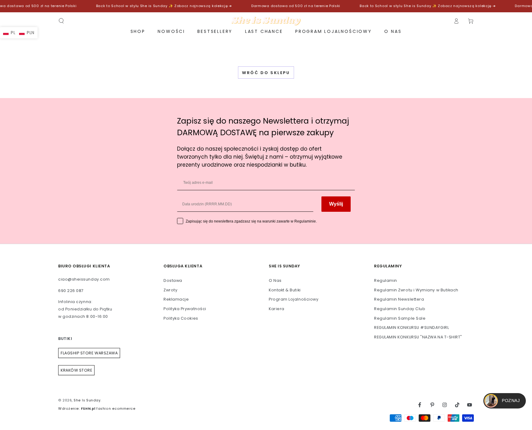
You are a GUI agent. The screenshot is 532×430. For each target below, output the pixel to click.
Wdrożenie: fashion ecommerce (96, 408)
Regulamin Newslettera (399, 299)
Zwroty (170, 290)
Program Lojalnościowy (293, 299)
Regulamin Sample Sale (399, 318)
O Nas (275, 280)
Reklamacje (176, 299)
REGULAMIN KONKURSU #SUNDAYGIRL (411, 327)
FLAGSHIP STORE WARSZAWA (89, 353)
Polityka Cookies (180, 318)
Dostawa (172, 280)
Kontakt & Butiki (285, 290)
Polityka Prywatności (184, 308)
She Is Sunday (87, 400)
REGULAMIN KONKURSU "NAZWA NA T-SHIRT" (418, 337)
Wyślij (336, 204)
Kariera (276, 308)
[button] (61, 21)
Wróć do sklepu (266, 73)
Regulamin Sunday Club (399, 308)
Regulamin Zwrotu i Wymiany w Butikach (416, 290)
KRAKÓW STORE (76, 370)
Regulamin (385, 280)
